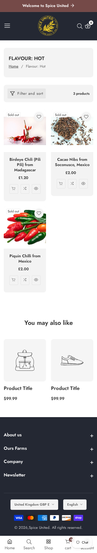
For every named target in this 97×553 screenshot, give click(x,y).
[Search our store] (81, 26)
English (73, 504)
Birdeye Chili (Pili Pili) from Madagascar (25, 165)
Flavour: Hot (36, 66)
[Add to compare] (25, 189)
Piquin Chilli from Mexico (25, 259)
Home (13, 66)
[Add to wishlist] (39, 116)
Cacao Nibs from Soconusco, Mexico (72, 162)
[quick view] (13, 189)
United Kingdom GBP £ (32, 504)
